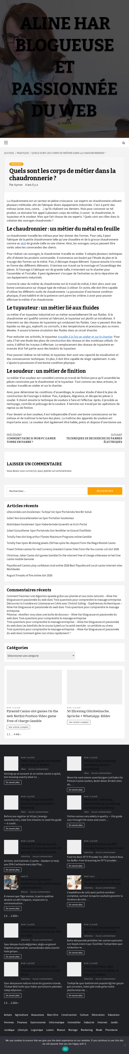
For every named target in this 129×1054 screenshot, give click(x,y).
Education (113, 1014)
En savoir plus (13, 782)
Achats (8, 1014)
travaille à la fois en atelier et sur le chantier (85, 337)
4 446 (16, 734)
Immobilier (74, 1022)
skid (23, 243)
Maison (61, 1029)
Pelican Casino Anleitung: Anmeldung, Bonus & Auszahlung (100, 765)
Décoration (98, 1014)
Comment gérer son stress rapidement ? (47, 633)
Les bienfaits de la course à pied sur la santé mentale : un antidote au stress (68, 625)
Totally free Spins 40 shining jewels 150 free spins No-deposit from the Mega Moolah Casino (61, 543)
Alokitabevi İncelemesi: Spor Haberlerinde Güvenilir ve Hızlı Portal (47, 524)
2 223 (14, 915)
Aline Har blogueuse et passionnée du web (64, 67)
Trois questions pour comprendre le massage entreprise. (87, 600)
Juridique (9, 1029)
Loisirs (50, 1029)
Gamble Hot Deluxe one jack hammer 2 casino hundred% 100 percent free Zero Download (41, 848)
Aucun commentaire (38, 769)
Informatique (56, 1022)
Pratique (16, 164)
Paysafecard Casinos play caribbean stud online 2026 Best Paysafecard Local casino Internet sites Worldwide (64, 567)
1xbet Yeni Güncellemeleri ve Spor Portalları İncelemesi (40, 518)
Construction (69, 1014)
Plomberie (111, 1029)
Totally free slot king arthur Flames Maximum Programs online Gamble (49, 537)
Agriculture (21, 1014)
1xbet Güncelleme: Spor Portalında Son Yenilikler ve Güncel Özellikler (49, 530)
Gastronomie (38, 1022)
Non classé (13, 708)
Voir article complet (18, 727)
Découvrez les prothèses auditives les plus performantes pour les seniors (41, 883)
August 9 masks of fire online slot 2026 (29, 575)
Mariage (73, 1029)
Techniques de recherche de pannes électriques (94, 438)
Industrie (89, 1022)
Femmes (9, 1022)
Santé (24, 876)
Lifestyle (23, 1029)
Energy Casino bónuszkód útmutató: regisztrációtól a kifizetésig (37, 803)
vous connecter (28, 470)
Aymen (18, 185)
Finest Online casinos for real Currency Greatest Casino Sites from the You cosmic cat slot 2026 (63, 549)
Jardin (114, 1022)
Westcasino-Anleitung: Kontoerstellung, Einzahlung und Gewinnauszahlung (102, 803)
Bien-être (52, 1014)
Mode (99, 1029)
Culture (84, 1014)
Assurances (37, 1014)
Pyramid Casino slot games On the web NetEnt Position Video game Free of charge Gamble (32, 716)
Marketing (87, 1029)
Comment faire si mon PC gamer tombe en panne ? (31, 438)
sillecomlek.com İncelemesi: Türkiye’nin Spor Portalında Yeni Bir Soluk (49, 512)
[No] (124, 1045)
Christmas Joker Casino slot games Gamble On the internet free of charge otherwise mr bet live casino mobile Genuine (64, 557)
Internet (102, 1022)
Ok (65, 1049)
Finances (22, 1022)
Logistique (37, 1029)
